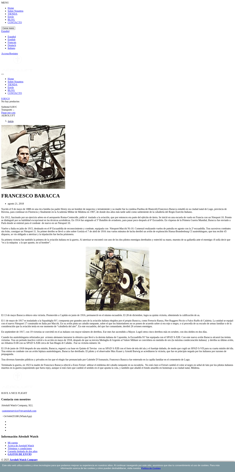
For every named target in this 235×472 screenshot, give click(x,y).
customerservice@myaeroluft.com (19, 410)
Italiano (11, 48)
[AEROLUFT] (17, 70)
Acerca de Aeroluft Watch (21, 445)
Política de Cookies (151, 468)
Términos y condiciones (20, 448)
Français (12, 42)
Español (12, 36)
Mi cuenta (13, 442)
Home (11, 8)
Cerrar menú (8, 28)
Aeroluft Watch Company (24, 459)
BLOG (11, 19)
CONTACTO (15, 22)
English (11, 39)
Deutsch (12, 45)
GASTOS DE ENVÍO (19, 454)
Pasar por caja (8, 112)
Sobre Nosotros (15, 11)
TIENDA (12, 13)
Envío (11, 16)
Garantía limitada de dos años (22, 451)
